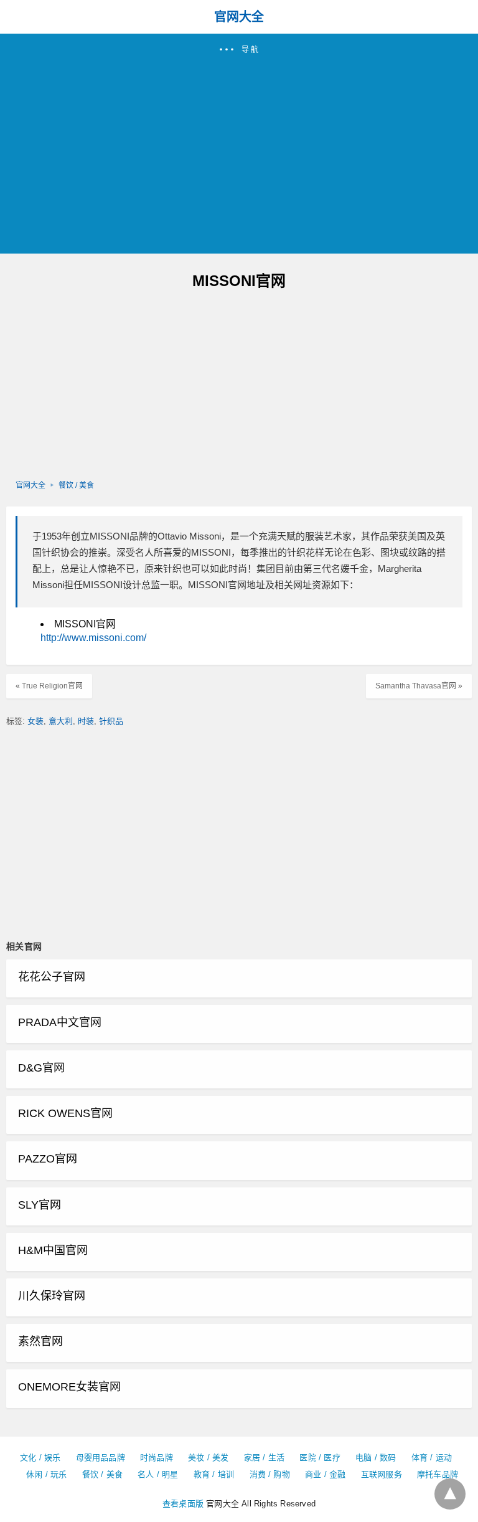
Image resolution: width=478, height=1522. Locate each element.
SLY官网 (39, 1205)
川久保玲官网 (51, 1296)
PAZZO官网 (47, 1159)
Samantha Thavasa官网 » (418, 686)
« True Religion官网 (49, 686)
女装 (35, 721)
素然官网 (40, 1341)
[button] (239, 144)
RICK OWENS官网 (65, 1113)
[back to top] (450, 1494)
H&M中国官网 (53, 1250)
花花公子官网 (51, 977)
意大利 (61, 721)
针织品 (111, 721)
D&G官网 (41, 1068)
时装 (86, 721)
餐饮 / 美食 (76, 485)
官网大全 (239, 17)
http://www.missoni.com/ (93, 637)
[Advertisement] (239, 149)
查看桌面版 (183, 1503)
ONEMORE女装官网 (69, 1387)
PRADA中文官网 (59, 1022)
